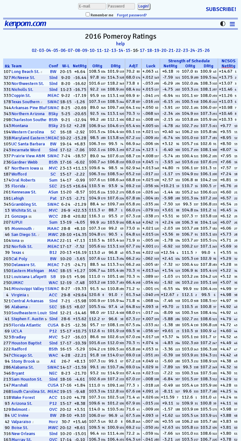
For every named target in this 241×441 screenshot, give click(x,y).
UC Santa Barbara (28, 144)
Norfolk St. (22, 246)
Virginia (18, 295)
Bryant (17, 373)
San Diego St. (24, 234)
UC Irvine (20, 415)
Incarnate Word (25, 150)
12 (106, 50)
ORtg (97, 66)
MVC (53, 168)
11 (99, 50)
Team (16, 66)
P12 (53, 331)
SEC (53, 186)
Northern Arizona (28, 113)
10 (91, 50)
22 (178, 50)
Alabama (19, 307)
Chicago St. (22, 355)
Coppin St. (21, 95)
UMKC (17, 282)
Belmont (19, 409)
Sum (53, 180)
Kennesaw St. (23, 192)
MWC (53, 234)
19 (156, 50)
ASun (53, 192)
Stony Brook (23, 361)
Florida (18, 186)
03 (41, 50)
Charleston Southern (30, 119)
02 (34, 50)
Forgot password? (132, 15)
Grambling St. (24, 204)
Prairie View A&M (28, 156)
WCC (53, 216)
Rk (7, 66)
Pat (53, 198)
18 (149, 50)
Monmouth (21, 228)
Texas (16, 252)
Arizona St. (21, 403)
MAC (53, 270)
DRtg (115, 66)
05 (55, 50)
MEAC (53, 95)
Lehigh (17, 198)
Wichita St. (21, 210)
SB (53, 276)
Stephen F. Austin (27, 318)
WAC (53, 282)
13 (113, 50)
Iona (15, 240)
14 (120, 50)
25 (199, 50)
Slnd (53, 77)
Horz (53, 421)
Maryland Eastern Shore (34, 138)
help (120, 44)
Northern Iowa (25, 168)
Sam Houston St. (26, 379)
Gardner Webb (24, 162)
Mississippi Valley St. (31, 288)
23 (185, 50)
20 (163, 50)
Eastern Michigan (27, 270)
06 (63, 50)
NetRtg (80, 66)
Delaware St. (23, 264)
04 (48, 50)
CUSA (53, 325)
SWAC (53, 101)
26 (207, 50)
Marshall (19, 385)
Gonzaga (19, 216)
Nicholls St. (22, 89)
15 (128, 50)
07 (70, 50)
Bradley (18, 337)
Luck (150, 66)
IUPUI (16, 222)
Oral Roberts (23, 180)
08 (77, 50)
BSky (53, 113)
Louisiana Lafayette (30, 276)
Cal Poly (19, 258)
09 (84, 50)
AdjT (133, 66)
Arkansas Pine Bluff (29, 107)
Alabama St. (22, 367)
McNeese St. (23, 77)
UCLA (16, 331)
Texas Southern (25, 101)
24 (192, 50)
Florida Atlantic (26, 325)
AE (53, 361)
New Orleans (23, 433)
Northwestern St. (27, 83)
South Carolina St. (28, 391)
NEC (53, 373)
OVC (53, 409)
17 (142, 50)
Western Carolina (27, 132)
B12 (53, 252)
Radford (19, 349)
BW (53, 71)
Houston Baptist (26, 343)
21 (171, 50)
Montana (19, 125)
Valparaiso (21, 421)
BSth (53, 119)
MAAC (53, 228)
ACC (53, 295)
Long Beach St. (25, 71)
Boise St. (19, 427)
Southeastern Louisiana (33, 312)
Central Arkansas (27, 301)
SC (53, 132)
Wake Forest (23, 397)
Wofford (19, 174)
